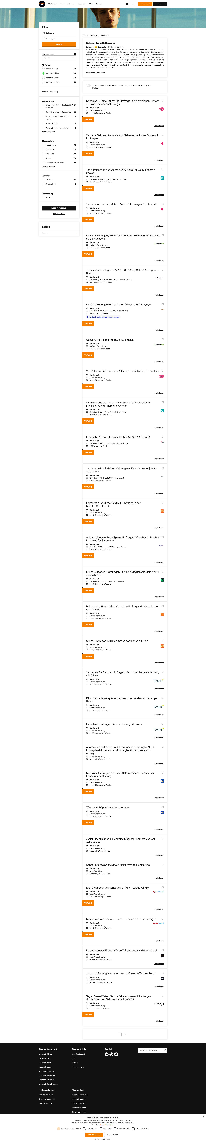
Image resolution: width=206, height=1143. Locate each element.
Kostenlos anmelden (46, 1099)
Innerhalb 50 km (52, 78)
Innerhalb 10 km (52, 69)
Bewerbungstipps (78, 1112)
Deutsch (49, 180)
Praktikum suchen (79, 1108)
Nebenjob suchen (78, 1099)
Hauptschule (51, 145)
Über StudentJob (78, 1054)
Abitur (48, 158)
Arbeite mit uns (78, 1067)
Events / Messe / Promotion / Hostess (57, 117)
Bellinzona (105, 35)
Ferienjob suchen (78, 1103)
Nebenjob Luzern (45, 1067)
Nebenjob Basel (45, 1063)
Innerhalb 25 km (52, 73)
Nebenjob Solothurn (46, 1080)
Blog (91, 4)
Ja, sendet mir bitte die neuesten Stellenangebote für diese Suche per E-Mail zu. (121, 86)
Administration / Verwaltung (57, 128)
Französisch (50, 184)
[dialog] (103, 1128)
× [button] (203, 1116)
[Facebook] (116, 1054)
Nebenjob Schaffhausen (48, 1084)
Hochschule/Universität (55, 163)
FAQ (73, 1058)
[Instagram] (111, 1054)
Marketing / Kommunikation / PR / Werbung (59, 106)
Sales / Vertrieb (52, 123)
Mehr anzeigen (48, 131)
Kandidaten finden (46, 1103)
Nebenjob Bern (44, 1058)
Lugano (45, 233)
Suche (59, 44)
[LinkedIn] (107, 1054)
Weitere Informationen (95, 73)
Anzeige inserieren (46, 1095)
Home (85, 35)
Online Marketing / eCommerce (58, 112)
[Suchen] (133, 4)
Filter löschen (59, 214)
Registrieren (145, 4)
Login (160, 4)
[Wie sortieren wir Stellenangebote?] (75, 54)
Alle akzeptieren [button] (94, 1135)
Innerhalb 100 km (52, 82)
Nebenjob (94, 35)
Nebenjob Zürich (45, 1054)
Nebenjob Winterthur (47, 1075)
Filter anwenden (59, 208)
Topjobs (49, 197)
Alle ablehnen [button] (112, 1135)
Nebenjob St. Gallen (46, 1071)
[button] (103, 1139)
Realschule (50, 149)
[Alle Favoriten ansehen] (127, 4)
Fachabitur (50, 154)
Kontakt (98, 4)
